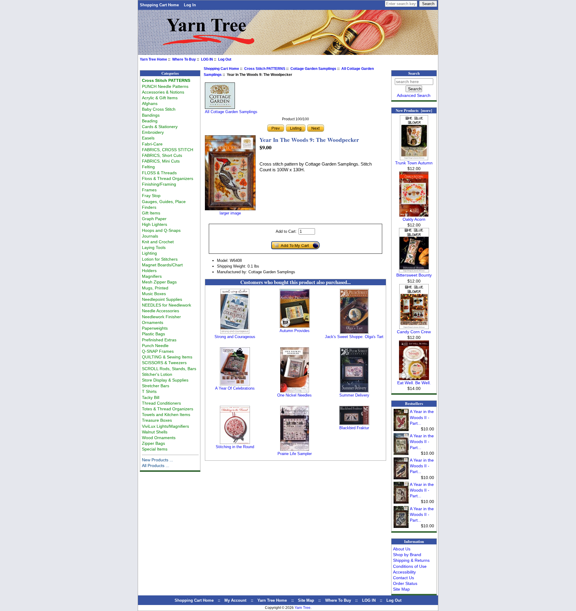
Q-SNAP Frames (158, 351)
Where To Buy (184, 59)
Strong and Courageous (234, 336)
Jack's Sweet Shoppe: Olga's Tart (354, 336)
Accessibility (404, 572)
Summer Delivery (354, 395)
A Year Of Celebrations (235, 388)
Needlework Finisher (161, 316)
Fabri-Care (152, 144)
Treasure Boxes (157, 420)
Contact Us (403, 577)
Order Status (405, 583)
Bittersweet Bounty (414, 275)
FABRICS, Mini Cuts (161, 161)
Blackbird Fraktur (354, 428)
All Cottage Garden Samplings (231, 111)
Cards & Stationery (160, 126)
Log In (190, 5)
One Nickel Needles (294, 395)
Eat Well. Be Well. (414, 382)
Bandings (151, 115)
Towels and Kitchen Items (166, 414)
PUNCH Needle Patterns (165, 86)
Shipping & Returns (411, 560)
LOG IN (207, 59)
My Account (235, 600)
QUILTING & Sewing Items (167, 357)
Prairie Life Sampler (295, 453)
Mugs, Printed (155, 288)
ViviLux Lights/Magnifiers (165, 426)
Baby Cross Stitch (159, 109)
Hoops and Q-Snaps (161, 230)
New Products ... (157, 459)
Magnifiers (152, 276)
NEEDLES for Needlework (166, 305)
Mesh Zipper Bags (159, 282)
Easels (148, 138)
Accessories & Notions (163, 92)
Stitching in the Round (235, 447)
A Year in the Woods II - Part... (422, 417)
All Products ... (155, 465)
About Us (401, 549)
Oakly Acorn (414, 219)
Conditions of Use (410, 566)
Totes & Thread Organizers (167, 408)
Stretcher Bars (155, 385)
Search (414, 73)
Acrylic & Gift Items (160, 97)
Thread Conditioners (161, 403)
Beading (150, 120)
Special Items (154, 449)
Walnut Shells (154, 432)
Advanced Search (413, 95)
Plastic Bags (153, 333)
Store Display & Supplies (165, 380)
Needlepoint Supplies (162, 299)
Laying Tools (154, 247)
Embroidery (153, 132)
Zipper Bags (153, 443)
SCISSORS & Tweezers (164, 362)
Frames (149, 189)
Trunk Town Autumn (414, 162)
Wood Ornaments (159, 437)
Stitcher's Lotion (157, 374)
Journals (150, 236)
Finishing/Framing (159, 184)
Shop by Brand (407, 554)
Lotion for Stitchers (160, 259)
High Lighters (154, 224)
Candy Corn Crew (414, 331)
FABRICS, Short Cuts (162, 155)
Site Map (401, 589)
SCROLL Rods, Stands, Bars (169, 368)
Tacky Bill (150, 397)
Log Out (224, 59)
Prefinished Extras (159, 339)
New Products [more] (414, 110)
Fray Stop (151, 195)
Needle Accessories (160, 310)
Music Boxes (154, 293)
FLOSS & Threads (159, 172)
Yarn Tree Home (153, 59)
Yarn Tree (302, 608)
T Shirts (149, 391)
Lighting (149, 253)
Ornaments (152, 322)
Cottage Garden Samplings (313, 69)
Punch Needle (155, 345)
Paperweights (155, 328)
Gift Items (151, 213)
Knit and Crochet (158, 241)
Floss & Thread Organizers (167, 178)
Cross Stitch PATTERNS (264, 69)
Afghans (150, 103)
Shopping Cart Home (159, 5)
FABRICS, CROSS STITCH (167, 149)
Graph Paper (154, 218)
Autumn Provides (295, 330)
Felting (148, 166)
